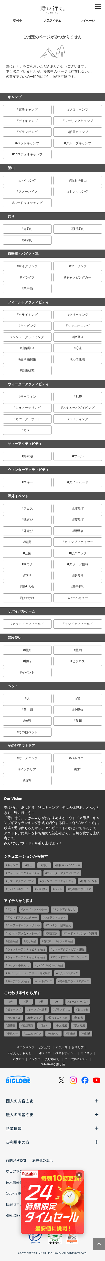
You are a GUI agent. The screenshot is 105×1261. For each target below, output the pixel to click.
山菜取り (28, 348)
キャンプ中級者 (37, 1009)
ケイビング (28, 326)
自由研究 (28, 370)
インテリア (28, 769)
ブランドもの (62, 1009)
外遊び (28, 531)
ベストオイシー (65, 1053)
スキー (28, 482)
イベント (28, 672)
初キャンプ (14, 1009)
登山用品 (12, 941)
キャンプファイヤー (78, 542)
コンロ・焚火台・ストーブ (23, 933)
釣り (11, 216)
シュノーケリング (28, 408)
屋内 (78, 650)
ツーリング (79, 266)
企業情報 (13, 1128)
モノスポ (86, 1053)
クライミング (28, 315)
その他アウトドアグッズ (74, 981)
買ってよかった (58, 1017)
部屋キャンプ (78, 132)
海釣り (28, 229)
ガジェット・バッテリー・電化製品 (28, 973)
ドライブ (28, 277)
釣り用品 (30, 941)
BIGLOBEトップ (18, 1215)
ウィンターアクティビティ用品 (26, 949)
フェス (28, 508)
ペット (13, 686)
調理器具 (52, 933)
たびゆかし (52, 1059)
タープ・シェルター (35, 909)
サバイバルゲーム (21, 611)
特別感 (86, 1033)
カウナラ (18, 1059)
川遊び (79, 508)
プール (79, 456)
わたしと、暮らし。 (21, 1053)
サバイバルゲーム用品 (49, 965)
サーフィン (28, 396)
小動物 (79, 710)
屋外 (28, 650)
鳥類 (78, 721)
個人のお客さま (19, 1101)
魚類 (28, 721)
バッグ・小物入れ (18, 965)
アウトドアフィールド (28, 624)
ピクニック (79, 553)
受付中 (17, 20)
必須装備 (28, 1025)
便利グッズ (35, 1017)
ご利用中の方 (17, 1142)
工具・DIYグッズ (68, 973)
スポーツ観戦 (78, 564)
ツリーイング (78, 315)
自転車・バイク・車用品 (58, 941)
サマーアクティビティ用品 (68, 949)
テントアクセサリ (65, 909)
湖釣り (28, 240)
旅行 (28, 661)
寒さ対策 (79, 1025)
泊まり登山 (79, 180)
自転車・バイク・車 (23, 253)
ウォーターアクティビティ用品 (26, 957)
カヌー (28, 430)
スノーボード (78, 482)
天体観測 (78, 359)
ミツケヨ (35, 1059)
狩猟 (78, 348)
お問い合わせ (16, 1160)
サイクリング (28, 266)
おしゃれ (83, 1009)
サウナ (28, 564)
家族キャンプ (28, 109)
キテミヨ (45, 1053)
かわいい (54, 1033)
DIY (78, 769)
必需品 (11, 1025)
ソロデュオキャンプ (28, 154)
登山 (11, 168)
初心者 (79, 1017)
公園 (28, 553)
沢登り (79, 337)
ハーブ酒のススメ (76, 1059)
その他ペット (28, 732)
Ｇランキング (25, 1047)
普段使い (14, 637)
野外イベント (18, 496)
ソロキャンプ (78, 109)
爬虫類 (28, 710)
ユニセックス (33, 1033)
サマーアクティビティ (25, 444)
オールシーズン (78, 1001)
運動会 (79, 531)
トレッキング (78, 191)
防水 (45, 1025)
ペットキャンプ (28, 143)
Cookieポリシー (18, 1193)
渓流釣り (78, 229)
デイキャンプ (28, 121)
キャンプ (14, 97)
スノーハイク (28, 191)
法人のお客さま (19, 1114)
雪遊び (79, 519)
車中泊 (28, 288)
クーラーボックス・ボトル (23, 925)
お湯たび (78, 1047)
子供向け (12, 1033)
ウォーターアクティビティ (28, 384)
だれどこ (45, 1047)
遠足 (28, 542)
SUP (78, 396)
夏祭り (79, 575)
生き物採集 (28, 359)
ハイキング (28, 180)
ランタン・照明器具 (59, 925)
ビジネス (78, 661)
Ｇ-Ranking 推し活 (52, 1064)
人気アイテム (52, 20)
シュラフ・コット (55, 917)
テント (11, 909)
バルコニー (79, 758)
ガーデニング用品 (18, 981)
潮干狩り (78, 586)
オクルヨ (61, 1047)
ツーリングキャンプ (78, 121)
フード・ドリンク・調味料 (81, 933)
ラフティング (78, 419)
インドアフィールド (78, 624)
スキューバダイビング (78, 408)
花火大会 (28, 586)
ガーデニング (28, 758)
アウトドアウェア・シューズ (69, 957)
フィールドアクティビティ (28, 302)
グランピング (28, 132)
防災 (28, 780)
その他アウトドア (21, 745)
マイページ (87, 20)
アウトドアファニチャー (22, 917)
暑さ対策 (61, 1025)
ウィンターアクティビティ (28, 470)
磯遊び (28, 519)
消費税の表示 (42, 1160)
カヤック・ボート (28, 419)
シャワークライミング (28, 337)
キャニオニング (79, 326)
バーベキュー (78, 598)
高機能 (71, 1033)
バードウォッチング (28, 203)
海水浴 (28, 456)
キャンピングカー (78, 277)
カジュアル (14, 1017)
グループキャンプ (78, 143)
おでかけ (28, 598)
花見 (28, 575)
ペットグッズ (44, 981)
